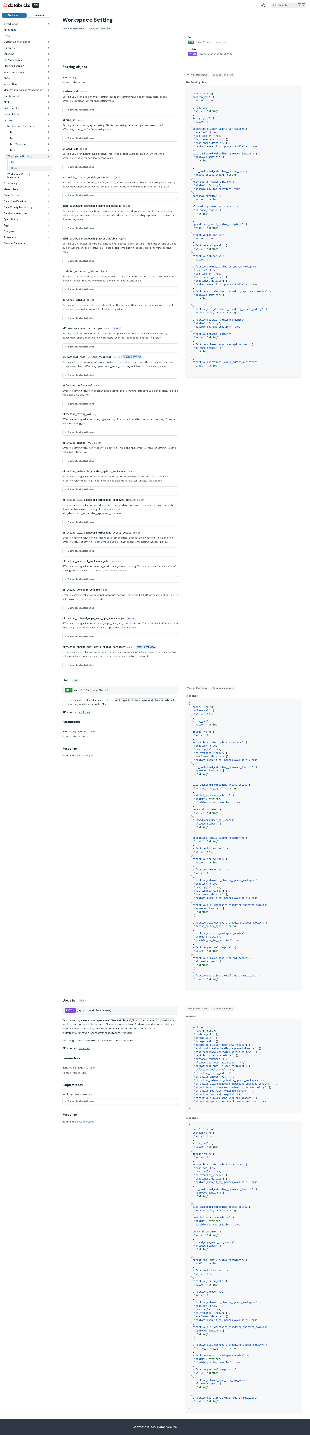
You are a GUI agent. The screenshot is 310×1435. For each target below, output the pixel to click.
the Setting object (83, 755)
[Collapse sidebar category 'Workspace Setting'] (48, 156)
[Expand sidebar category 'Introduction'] (48, 24)
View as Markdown (74, 28)
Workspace (14, 15)
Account (39, 15)
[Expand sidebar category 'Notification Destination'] (48, 126)
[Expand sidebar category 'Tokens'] (48, 150)
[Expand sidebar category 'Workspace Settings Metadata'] (48, 176)
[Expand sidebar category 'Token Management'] (48, 144)
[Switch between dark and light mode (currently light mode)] (263, 5)
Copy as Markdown (99, 28)
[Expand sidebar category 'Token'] (48, 132)
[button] (26, 42)
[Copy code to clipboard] (297, 90)
